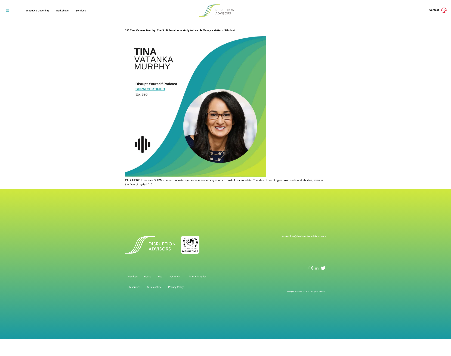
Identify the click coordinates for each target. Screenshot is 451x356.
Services (81, 10)
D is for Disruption (196, 276)
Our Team (174, 276)
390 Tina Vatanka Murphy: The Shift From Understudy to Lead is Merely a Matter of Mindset (180, 30)
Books (147, 276)
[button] (7, 10)
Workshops (62, 10)
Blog (159, 276)
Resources (134, 287)
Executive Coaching (37, 10)
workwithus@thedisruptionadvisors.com (304, 236)
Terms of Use (154, 287)
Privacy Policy (176, 287)
